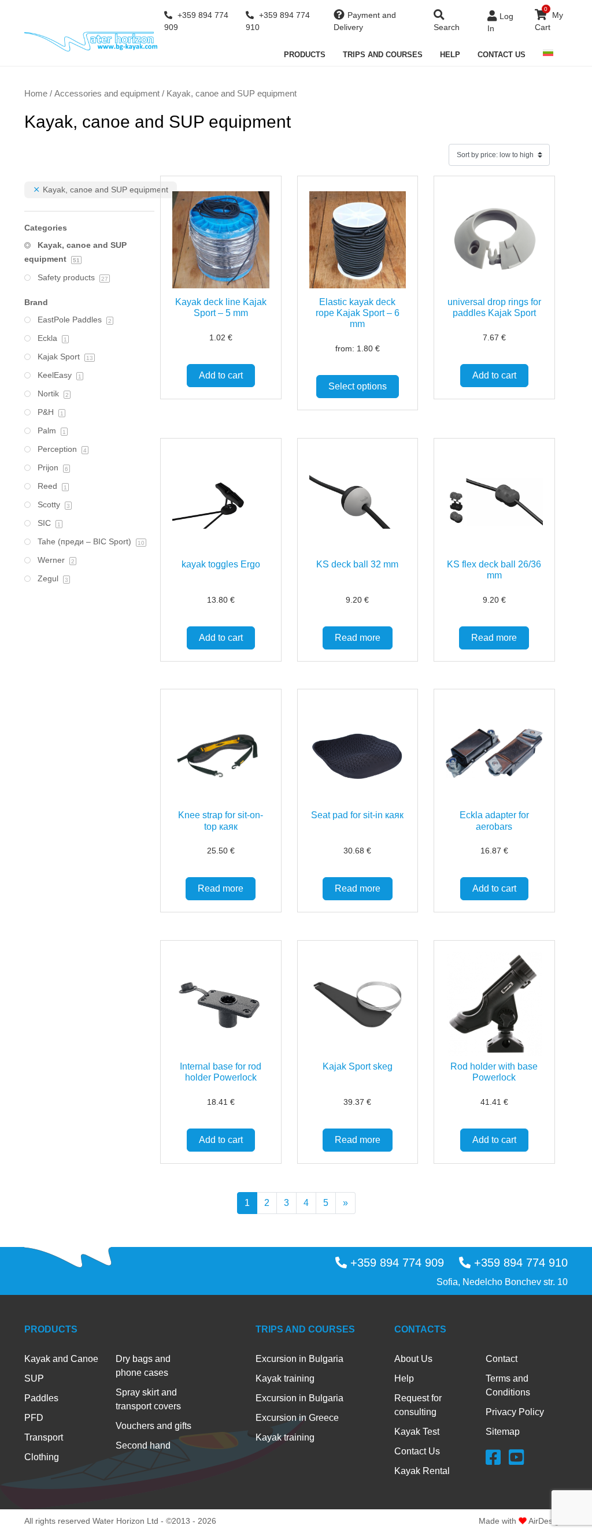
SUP (34, 1378)
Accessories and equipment (107, 93)
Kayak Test (416, 1432)
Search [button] (447, 27)
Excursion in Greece (297, 1418)
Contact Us (502, 54)
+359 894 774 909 (196, 21)
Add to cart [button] (221, 375)
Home (35, 93)
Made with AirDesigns (523, 1520)
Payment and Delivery (365, 21)
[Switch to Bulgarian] (548, 52)
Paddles (41, 1398)
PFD (33, 1418)
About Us (413, 1359)
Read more (357, 638)
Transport (43, 1437)
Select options (357, 386)
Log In (500, 22)
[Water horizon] (90, 41)
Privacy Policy (515, 1412)
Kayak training (285, 1378)
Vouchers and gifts (153, 1426)
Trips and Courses (383, 54)
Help (450, 54)
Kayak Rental (422, 1471)
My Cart (549, 19)
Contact (501, 1359)
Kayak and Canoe (61, 1359)
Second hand (143, 1445)
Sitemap (503, 1432)
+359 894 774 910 (278, 21)
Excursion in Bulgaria (299, 1359)
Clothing (41, 1457)
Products (304, 54)
